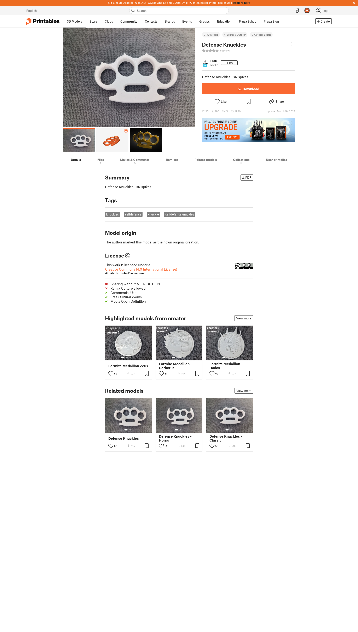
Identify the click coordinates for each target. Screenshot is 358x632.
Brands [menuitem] (170, 21)
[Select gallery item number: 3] (130, 357)
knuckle (153, 214)
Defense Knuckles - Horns (175, 438)
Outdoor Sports (262, 34)
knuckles (112, 214)
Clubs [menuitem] (109, 21)
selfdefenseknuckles (179, 214)
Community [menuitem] (128, 21)
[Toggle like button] (110, 373)
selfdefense (133, 214)
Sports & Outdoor (236, 34)
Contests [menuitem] (151, 21)
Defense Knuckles (123, 438)
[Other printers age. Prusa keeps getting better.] (248, 130)
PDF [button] (248, 177)
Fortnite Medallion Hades (224, 366)
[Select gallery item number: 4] (133, 357)
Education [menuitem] (224, 21)
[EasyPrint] (297, 10)
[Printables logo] (42, 21)
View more (243, 318)
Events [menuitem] (187, 21)
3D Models (212, 34)
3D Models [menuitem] (74, 21)
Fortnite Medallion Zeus (128, 366)
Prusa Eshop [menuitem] (247, 21)
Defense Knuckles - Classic (225, 438)
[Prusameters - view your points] (307, 10)
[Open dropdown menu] (291, 44)
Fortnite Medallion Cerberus (174, 366)
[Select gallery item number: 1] (123, 357)
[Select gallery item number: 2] (127, 357)
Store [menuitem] (93, 21)
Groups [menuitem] (204, 21)
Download (251, 89)
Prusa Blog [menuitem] (271, 21)
